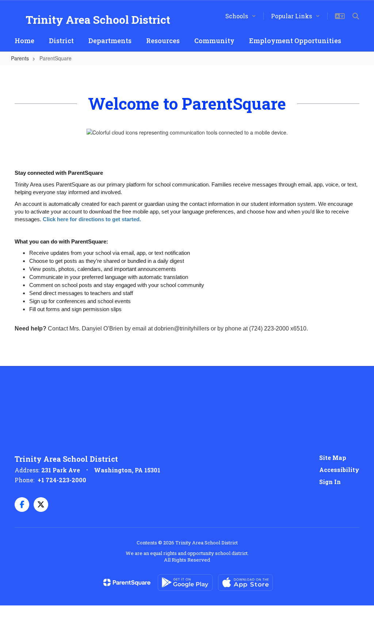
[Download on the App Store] (245, 582)
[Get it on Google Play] (185, 582)
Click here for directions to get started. (92, 219)
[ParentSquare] (127, 582)
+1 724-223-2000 (62, 480)
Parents (20, 58)
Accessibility (339, 469)
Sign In (330, 482)
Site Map (332, 457)
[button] (240, 16)
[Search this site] (355, 16)
